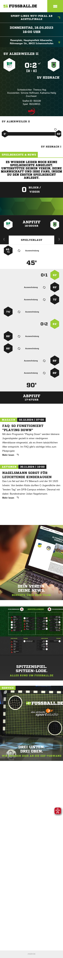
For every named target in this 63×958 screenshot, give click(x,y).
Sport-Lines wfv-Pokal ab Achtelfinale (31, 17)
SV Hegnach (48, 77)
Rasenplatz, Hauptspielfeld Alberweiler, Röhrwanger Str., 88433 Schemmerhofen (31, 42)
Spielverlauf (31, 240)
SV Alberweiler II (21, 53)
